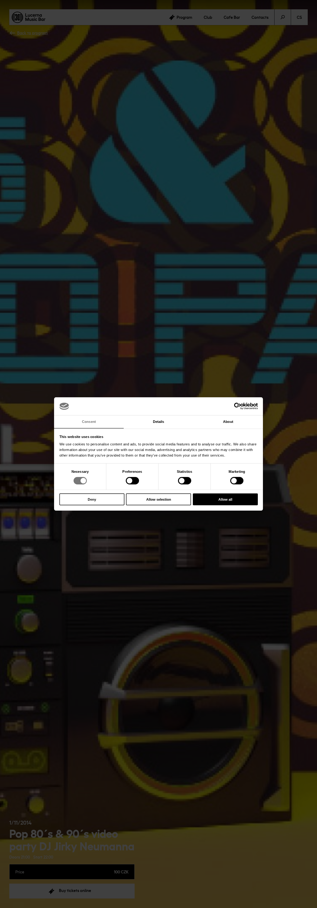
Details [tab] (158, 422)
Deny (92, 499)
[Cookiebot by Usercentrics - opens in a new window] (237, 406)
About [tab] (228, 422)
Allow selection (158, 499)
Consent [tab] (89, 422)
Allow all (225, 499)
